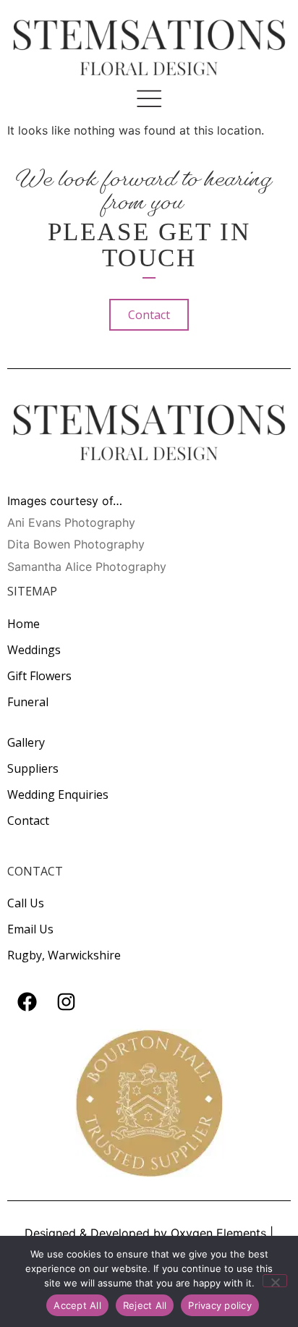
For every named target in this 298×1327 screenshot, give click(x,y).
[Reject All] (275, 1280)
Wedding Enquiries (57, 794)
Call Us (25, 903)
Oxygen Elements (218, 1233)
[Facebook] (26, 1002)
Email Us (30, 929)
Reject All (145, 1305)
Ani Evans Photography (71, 522)
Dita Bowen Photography (76, 544)
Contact (28, 820)
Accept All (77, 1305)
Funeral (27, 702)
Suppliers (33, 768)
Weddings (34, 650)
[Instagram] (65, 1002)
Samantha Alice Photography (86, 566)
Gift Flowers (39, 676)
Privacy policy (220, 1305)
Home (23, 624)
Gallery (26, 742)
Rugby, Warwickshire (64, 955)
